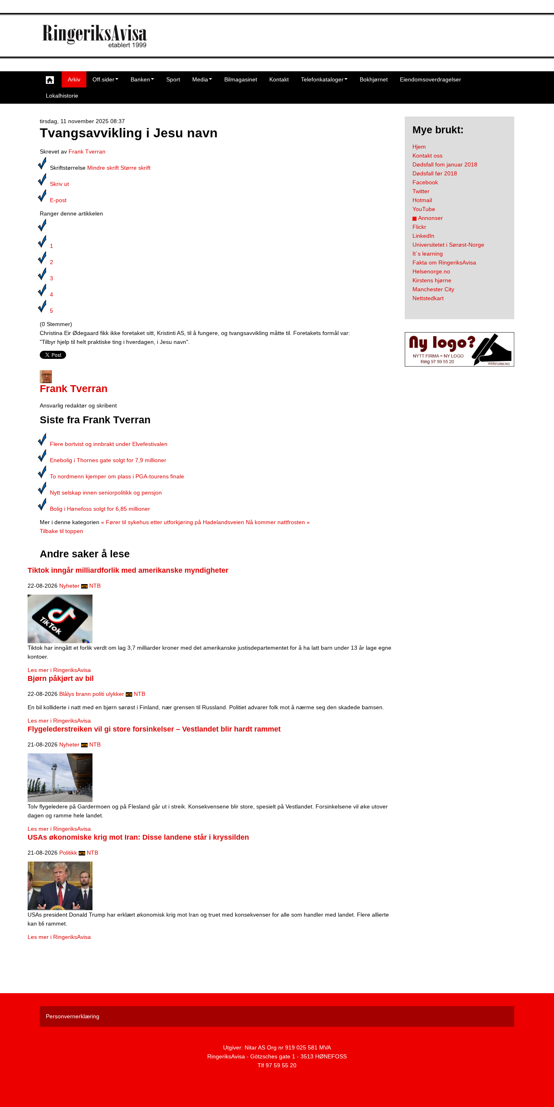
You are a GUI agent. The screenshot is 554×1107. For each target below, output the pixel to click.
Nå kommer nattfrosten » (278, 522)
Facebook (425, 182)
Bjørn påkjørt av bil (61, 678)
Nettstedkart (428, 298)
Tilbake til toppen (61, 531)
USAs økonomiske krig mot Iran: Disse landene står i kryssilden (138, 837)
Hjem (419, 146)
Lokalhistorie (62, 95)
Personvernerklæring (72, 1016)
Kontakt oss (427, 155)
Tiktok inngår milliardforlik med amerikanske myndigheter (128, 570)
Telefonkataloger (322, 79)
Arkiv (74, 79)
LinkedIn (423, 235)
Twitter (420, 191)
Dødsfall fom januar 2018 (444, 164)
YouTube (423, 209)
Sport (173, 79)
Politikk (68, 852)
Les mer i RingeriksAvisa (59, 670)
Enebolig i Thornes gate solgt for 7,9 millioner (108, 460)
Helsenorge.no (431, 271)
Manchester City (433, 289)
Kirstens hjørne (431, 280)
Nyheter (69, 585)
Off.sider (103, 79)
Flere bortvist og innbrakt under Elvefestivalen (108, 444)
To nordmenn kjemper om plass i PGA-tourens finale (117, 476)
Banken (140, 79)
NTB (95, 585)
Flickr (419, 227)
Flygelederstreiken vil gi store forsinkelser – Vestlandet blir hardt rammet (154, 729)
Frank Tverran (87, 151)
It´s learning (427, 253)
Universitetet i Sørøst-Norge (448, 244)
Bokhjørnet (374, 79)
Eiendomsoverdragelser (430, 79)
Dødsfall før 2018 (434, 173)
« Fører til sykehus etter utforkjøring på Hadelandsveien (172, 522)
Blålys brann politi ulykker (91, 694)
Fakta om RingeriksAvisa (444, 262)
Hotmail (422, 200)
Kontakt (279, 79)
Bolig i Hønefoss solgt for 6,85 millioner (100, 509)
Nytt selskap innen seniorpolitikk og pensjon (106, 492)
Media (200, 79)
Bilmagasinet (240, 79)
